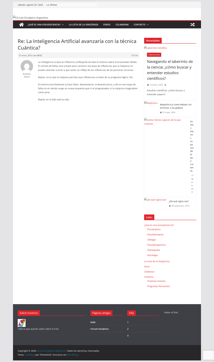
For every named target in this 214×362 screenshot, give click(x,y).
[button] (62, 24)
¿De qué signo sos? (179, 201)
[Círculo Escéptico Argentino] (21, 24)
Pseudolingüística (156, 244)
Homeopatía (153, 249)
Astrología (152, 255)
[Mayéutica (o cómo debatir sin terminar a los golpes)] (150, 108)
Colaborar (122, 24)
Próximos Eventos (156, 281)
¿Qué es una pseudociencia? (44, 24)
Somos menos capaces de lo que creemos (192, 146)
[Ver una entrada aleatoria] (192, 24)
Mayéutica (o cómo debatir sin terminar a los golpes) (176, 106)
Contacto (139, 24)
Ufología (151, 239)
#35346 (134, 55)
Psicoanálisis (154, 229)
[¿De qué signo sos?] (155, 203)
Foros (106, 24)
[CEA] (22, 321)
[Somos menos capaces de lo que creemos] (166, 157)
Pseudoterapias (155, 234)
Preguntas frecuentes (158, 286)
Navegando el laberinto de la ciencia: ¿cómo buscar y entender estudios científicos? (170, 70)
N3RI (92, 322)
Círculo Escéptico (99, 328)
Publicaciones (154, 55)
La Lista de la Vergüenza (83, 24)
